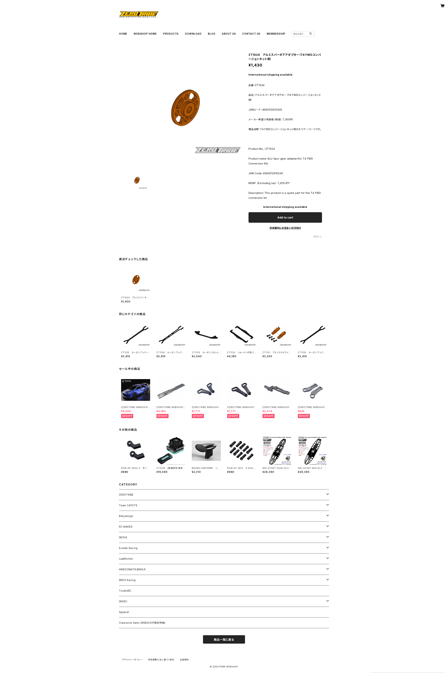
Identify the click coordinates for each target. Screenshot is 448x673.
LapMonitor (126, 558)
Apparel (124, 612)
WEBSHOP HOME (145, 33)
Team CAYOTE (128, 505)
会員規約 (184, 659)
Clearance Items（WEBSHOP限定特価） (142, 622)
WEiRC (123, 601)
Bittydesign (126, 516)
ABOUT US (229, 33)
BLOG (211, 33)
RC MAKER (125, 526)
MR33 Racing (127, 580)
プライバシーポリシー (132, 659)
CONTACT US (251, 33)
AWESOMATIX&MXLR (132, 569)
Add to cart (285, 217)
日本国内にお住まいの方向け (285, 227)
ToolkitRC (125, 590)
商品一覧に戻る (224, 639)
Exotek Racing (128, 548)
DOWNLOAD (193, 33)
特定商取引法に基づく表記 (161, 659)
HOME (123, 33)
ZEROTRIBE (126, 494)
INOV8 (123, 537)
